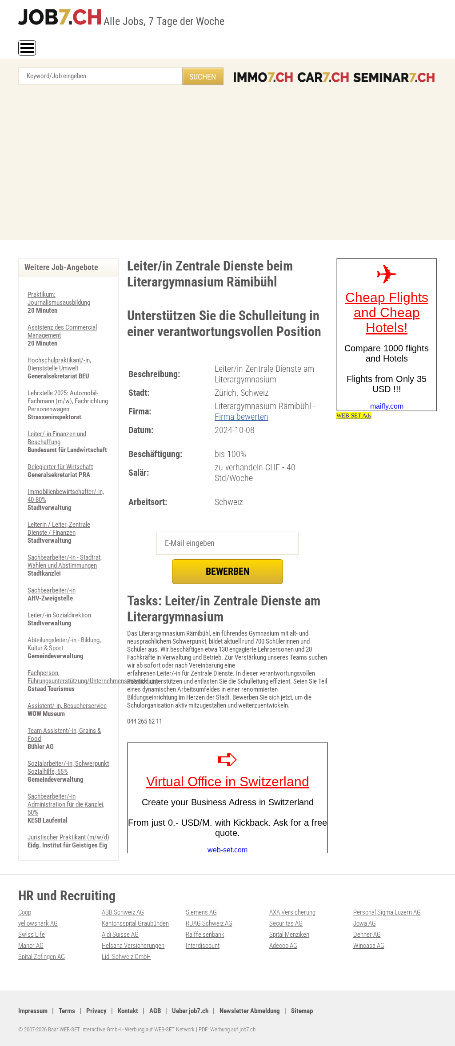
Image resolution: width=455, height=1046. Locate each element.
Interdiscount (203, 946)
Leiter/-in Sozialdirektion (59, 615)
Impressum (33, 1011)
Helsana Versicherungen (133, 946)
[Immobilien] (263, 77)
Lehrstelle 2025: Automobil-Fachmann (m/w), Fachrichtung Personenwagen (68, 401)
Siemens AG (201, 912)
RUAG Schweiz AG (209, 923)
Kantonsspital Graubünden (135, 923)
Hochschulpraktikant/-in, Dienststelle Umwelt (59, 364)
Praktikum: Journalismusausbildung (59, 298)
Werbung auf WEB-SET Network (160, 1029)
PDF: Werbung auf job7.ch (227, 1029)
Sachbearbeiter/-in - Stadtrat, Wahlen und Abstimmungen (65, 561)
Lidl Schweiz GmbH (126, 957)
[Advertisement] (227, 165)
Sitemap (302, 1011)
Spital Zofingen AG (41, 957)
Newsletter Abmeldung (250, 1011)
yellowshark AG (38, 923)
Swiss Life (31, 935)
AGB (155, 1011)
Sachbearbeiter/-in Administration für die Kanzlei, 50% (66, 804)
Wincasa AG (368, 946)
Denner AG (367, 935)
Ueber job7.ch (190, 1011)
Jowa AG (364, 923)
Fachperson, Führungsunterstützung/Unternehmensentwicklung (93, 677)
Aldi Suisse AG (120, 935)
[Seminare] (394, 77)
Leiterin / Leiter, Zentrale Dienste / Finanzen (59, 529)
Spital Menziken (289, 935)
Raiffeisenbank (205, 935)
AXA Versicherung (292, 912)
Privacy (96, 1011)
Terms (67, 1011)
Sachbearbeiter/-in (52, 590)
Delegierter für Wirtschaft (60, 467)
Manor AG (31, 946)
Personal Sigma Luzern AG (387, 912)
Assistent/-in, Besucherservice (67, 706)
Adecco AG (283, 946)
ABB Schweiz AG (123, 912)
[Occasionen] (323, 77)
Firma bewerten (241, 416)
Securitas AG (286, 923)
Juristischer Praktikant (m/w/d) (68, 837)
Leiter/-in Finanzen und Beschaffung (57, 438)
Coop (24, 912)
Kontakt (128, 1011)
